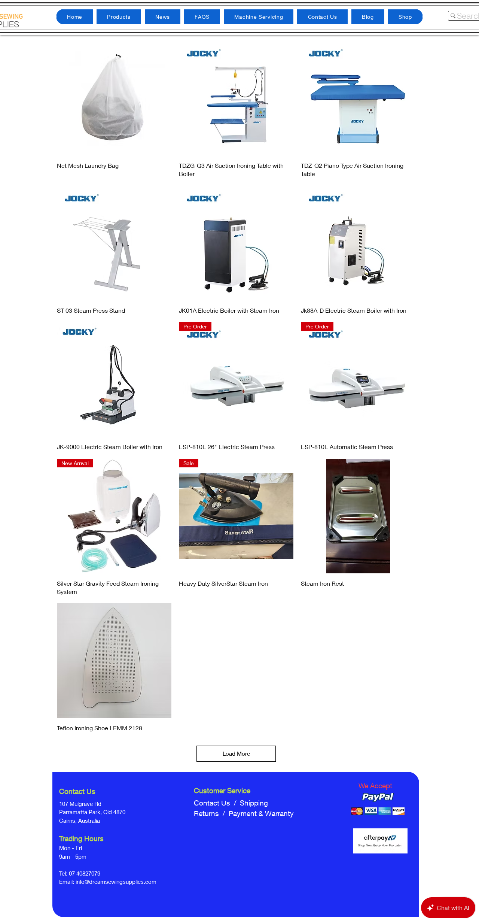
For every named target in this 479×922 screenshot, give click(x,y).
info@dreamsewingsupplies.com (116, 881)
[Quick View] (114, 98)
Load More (236, 753)
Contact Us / (217, 803)
